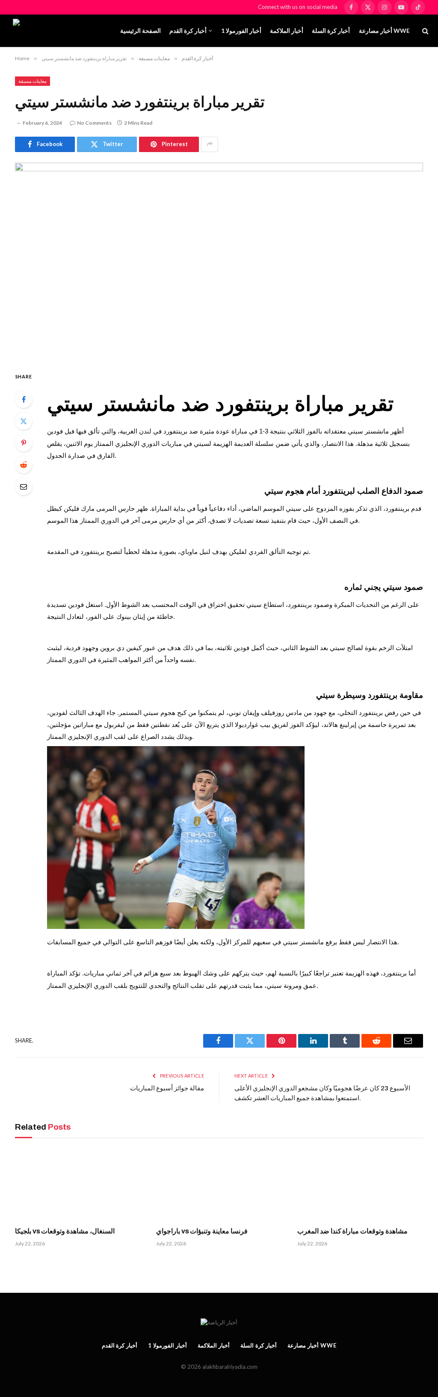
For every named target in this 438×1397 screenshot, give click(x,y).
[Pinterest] (23, 442)
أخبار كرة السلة (331, 30)
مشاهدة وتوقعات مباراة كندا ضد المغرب (352, 1231)
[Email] (23, 486)
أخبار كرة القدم (188, 30)
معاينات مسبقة (32, 81)
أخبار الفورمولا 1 (241, 30)
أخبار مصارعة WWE (384, 30)
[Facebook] (23, 399)
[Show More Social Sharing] (209, 144)
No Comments (94, 123)
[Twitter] (23, 421)
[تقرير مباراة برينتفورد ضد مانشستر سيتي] (219, 260)
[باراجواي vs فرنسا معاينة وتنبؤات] (219, 1184)
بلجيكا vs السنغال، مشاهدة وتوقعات (65, 1231)
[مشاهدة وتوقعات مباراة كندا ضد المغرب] (360, 1184)
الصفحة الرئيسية (140, 30)
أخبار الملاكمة (286, 30)
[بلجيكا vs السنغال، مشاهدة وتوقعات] (78, 1184)
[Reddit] (23, 464)
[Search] (424, 31)
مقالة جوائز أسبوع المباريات (167, 1088)
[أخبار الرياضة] (61, 31)
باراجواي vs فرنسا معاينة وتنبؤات (202, 1231)
